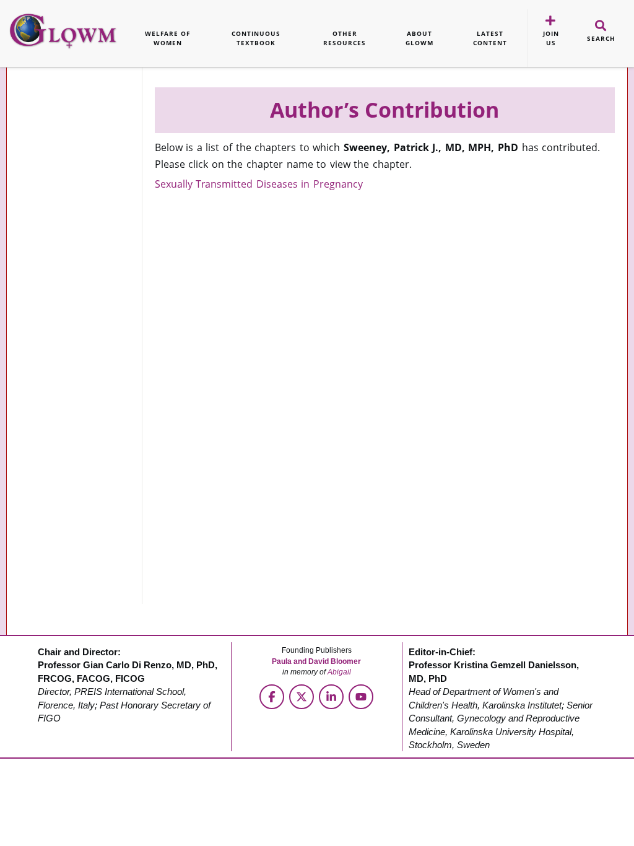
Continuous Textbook (256, 38)
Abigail (339, 672)
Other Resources (344, 38)
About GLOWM (419, 38)
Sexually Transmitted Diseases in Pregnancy (259, 184)
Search (601, 38)
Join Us (551, 38)
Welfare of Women (167, 38)
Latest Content (490, 38)
